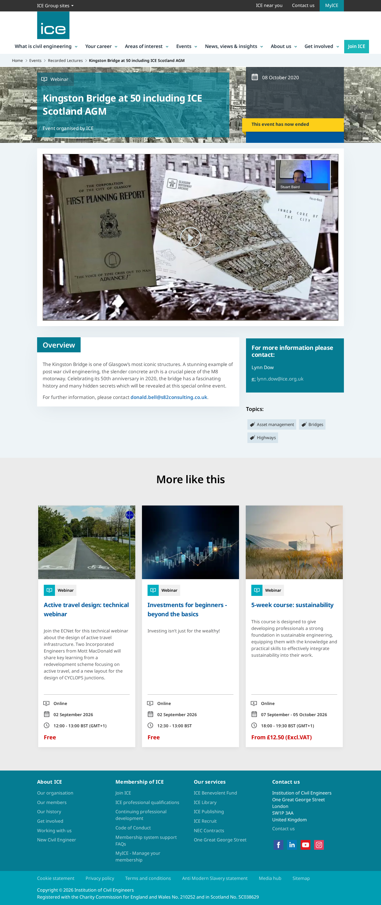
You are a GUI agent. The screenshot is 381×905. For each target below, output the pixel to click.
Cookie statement (55, 878)
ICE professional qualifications (147, 802)
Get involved (319, 46)
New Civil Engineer (56, 840)
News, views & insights (231, 46)
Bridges (315, 424)
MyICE (331, 5)
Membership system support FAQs (146, 840)
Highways (266, 437)
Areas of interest (144, 46)
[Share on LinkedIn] (9, 441)
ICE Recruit (205, 821)
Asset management (275, 424)
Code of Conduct (133, 828)
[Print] (9, 484)
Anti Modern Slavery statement (215, 878)
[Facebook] (278, 845)
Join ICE (356, 46)
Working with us (54, 830)
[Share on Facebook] (9, 426)
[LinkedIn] (292, 845)
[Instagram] (319, 845)
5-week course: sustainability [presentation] (292, 605)
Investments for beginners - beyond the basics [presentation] (187, 609)
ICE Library (205, 802)
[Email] (9, 470)
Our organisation (55, 793)
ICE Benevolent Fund (215, 793)
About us (281, 46)
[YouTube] (305, 845)
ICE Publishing (209, 811)
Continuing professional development (141, 814)
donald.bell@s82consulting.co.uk (169, 397)
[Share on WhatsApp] (9, 455)
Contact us (303, 5)
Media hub (270, 878)
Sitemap (301, 878)
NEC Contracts (209, 830)
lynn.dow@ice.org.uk (280, 379)
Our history (49, 811)
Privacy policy (100, 878)
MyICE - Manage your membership (137, 856)
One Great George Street (220, 840)
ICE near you (269, 5)
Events (183, 46)
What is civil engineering (43, 46)
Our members (52, 802)
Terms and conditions (148, 878)
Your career (98, 46)
